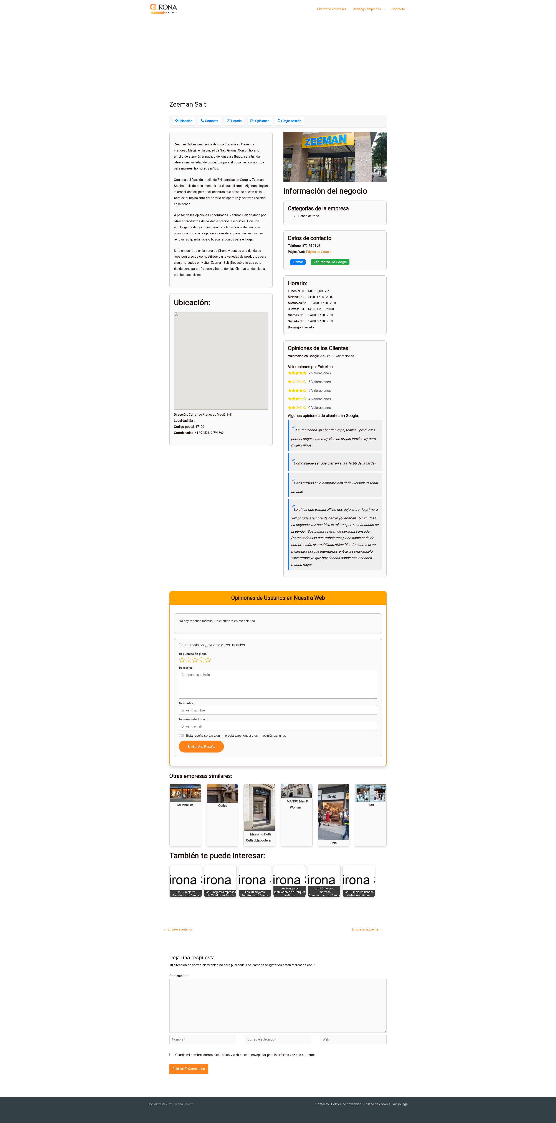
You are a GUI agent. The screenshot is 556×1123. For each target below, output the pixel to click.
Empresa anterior (178, 929)
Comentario (179, 976)
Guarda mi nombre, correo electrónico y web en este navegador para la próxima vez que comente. (245, 1055)
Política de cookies (377, 1104)
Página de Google (318, 252)
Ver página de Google (330, 262)
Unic (334, 843)
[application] (383, 9)
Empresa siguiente (367, 929)
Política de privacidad (346, 1104)
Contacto (398, 9)
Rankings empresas (367, 9)
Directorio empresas (331, 9)
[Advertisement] (278, 50)
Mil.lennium (185, 805)
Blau (371, 805)
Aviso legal (400, 1104)
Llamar (298, 262)
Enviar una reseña (201, 746)
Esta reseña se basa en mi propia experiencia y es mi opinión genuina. (236, 735)
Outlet (222, 806)
